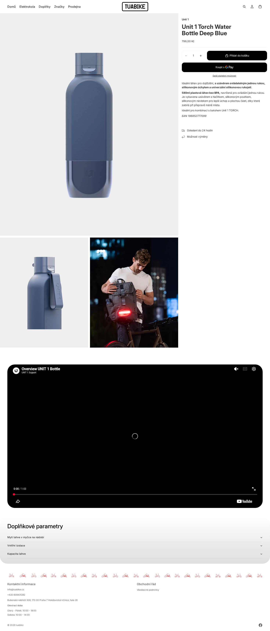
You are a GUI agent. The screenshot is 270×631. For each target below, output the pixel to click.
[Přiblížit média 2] (44, 293)
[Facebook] (260, 625)
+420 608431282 (16, 594)
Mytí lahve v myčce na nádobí (25, 537)
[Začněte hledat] (244, 7)
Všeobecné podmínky (148, 589)
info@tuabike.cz (15, 589)
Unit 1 (185, 19)
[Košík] (260, 7)
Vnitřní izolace (16, 545)
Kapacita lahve (16, 553)
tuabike (20, 625)
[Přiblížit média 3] (134, 293)
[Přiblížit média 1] (89, 124)
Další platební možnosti (224, 76)
